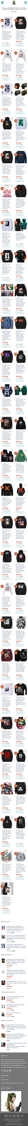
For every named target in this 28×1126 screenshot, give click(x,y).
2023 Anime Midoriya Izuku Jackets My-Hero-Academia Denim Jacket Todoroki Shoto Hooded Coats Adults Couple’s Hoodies (7, 868)
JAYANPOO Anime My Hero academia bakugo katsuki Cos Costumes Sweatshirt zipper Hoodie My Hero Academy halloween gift (20, 502)
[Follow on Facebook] (2, 1071)
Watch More (6, 45)
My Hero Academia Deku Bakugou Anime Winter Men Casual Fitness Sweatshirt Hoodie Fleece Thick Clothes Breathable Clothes (6, 135)
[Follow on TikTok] (7, 1071)
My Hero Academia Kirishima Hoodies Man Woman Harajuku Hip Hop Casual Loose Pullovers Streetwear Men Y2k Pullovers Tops (7, 735)
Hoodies (22, 7)
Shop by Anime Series (9, 1119)
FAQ (23, 1119)
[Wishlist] (25, 2)
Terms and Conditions (14, 1122)
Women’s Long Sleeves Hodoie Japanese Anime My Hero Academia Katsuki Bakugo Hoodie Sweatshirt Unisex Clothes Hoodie (21, 435)
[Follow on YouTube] (10, 1071)
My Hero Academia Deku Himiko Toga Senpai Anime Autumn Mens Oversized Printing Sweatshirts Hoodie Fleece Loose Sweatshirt (20, 568)
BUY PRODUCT (6, 113)
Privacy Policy (18, 1119)
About (7, 1118)
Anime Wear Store (12, 7)
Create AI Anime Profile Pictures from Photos (12, 1083)
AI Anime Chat (4, 1079)
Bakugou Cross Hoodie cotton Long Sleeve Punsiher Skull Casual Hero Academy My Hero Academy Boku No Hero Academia (7, 502)
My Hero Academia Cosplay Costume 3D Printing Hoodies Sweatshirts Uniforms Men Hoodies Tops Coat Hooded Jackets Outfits (7, 403)
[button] (2, 2)
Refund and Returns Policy (14, 1120)
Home (3, 7)
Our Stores (13, 1118)
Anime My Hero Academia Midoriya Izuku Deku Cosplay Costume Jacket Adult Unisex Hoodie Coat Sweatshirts (21, 236)
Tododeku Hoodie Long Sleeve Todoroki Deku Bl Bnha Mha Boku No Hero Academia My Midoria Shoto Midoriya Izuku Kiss (20, 701)
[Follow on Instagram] (5, 1071)
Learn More (19, 45)
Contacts (19, 1118)
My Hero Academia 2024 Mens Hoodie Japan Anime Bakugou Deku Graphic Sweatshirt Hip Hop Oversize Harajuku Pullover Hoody (20, 369)
